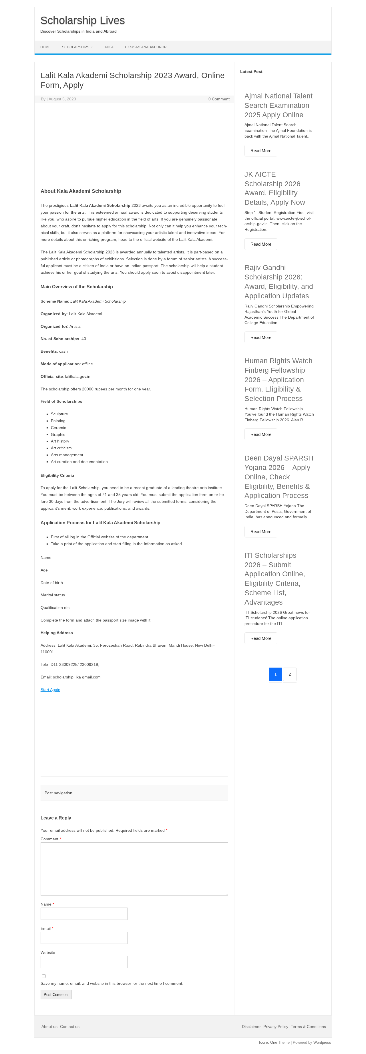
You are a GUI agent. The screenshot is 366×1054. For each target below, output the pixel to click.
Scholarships (75, 47)
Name (47, 904)
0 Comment (219, 99)
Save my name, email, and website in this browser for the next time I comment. (112, 983)
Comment (51, 839)
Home (45, 47)
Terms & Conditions (308, 1026)
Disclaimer (252, 1026)
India (109, 47)
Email (47, 928)
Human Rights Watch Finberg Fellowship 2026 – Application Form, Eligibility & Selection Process (278, 379)
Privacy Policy (275, 1026)
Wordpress (322, 1042)
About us (50, 1026)
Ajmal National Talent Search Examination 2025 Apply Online (278, 105)
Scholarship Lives (82, 20)
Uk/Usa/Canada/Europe (147, 47)
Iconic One (268, 1042)
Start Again (50, 689)
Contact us (69, 1026)
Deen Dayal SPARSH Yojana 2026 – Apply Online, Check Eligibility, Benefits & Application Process (278, 476)
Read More (260, 150)
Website (48, 952)
